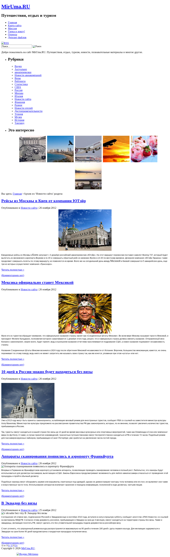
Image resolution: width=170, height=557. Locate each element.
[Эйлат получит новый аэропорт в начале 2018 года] (60, 161)
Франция (20, 102)
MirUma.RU (15, 6)
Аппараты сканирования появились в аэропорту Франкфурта (57, 456)
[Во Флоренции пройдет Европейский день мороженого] (144, 161)
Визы (18, 78)
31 (12, 545)
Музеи (18, 117)
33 (16, 545)
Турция (19, 114)
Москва (19, 93)
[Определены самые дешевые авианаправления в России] (116, 161)
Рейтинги (20, 81)
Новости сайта (23, 99)
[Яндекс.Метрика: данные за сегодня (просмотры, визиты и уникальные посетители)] (27, 554)
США (18, 87)
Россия (18, 90)
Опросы (12, 34)
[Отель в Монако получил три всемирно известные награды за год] (88, 188)
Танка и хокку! (16, 31)
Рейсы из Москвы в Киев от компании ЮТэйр (43, 201)
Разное (18, 105)
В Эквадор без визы (19, 503)
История (19, 120)
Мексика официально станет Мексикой (37, 282)
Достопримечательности (28, 111)
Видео (18, 66)
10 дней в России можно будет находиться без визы (47, 372)
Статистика (21, 84)
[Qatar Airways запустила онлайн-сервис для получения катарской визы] (88, 161)
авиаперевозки (23, 72)
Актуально (21, 69)
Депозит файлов (17, 37)
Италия (19, 96)
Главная (12, 22)
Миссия (12, 28)
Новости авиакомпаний (28, 75)
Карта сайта (14, 25)
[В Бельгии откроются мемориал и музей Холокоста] (32, 161)
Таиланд (19, 123)
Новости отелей (24, 108)
